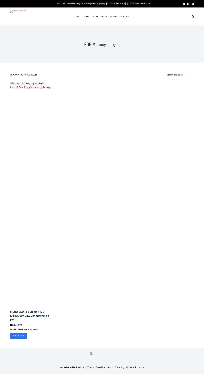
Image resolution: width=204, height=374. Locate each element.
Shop (86, 16)
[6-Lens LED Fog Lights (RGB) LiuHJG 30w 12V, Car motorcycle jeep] (31, 194)
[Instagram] (193, 4)
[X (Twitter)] (188, 4)
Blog (95, 16)
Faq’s (104, 16)
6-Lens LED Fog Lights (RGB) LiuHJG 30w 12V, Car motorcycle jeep (29, 315)
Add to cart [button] (18, 335)
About (113, 16)
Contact (125, 16)
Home (77, 16)
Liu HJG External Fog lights (24, 329)
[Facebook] (184, 4)
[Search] (193, 16)
